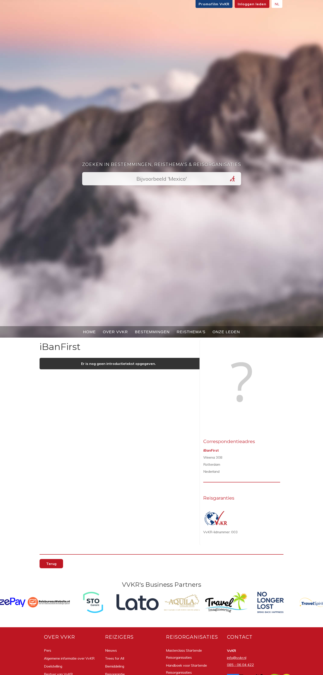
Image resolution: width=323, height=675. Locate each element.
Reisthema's (191, 332)
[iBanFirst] (241, 418)
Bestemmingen (152, 332)
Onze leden (226, 332)
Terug (51, 563)
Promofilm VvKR (214, 4)
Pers (47, 650)
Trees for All (114, 658)
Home (89, 332)
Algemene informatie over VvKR (69, 658)
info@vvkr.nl (236, 657)
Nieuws (111, 650)
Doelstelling (53, 666)
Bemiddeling (114, 666)
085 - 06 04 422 (240, 664)
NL (277, 4)
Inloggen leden (252, 4)
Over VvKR (115, 332)
